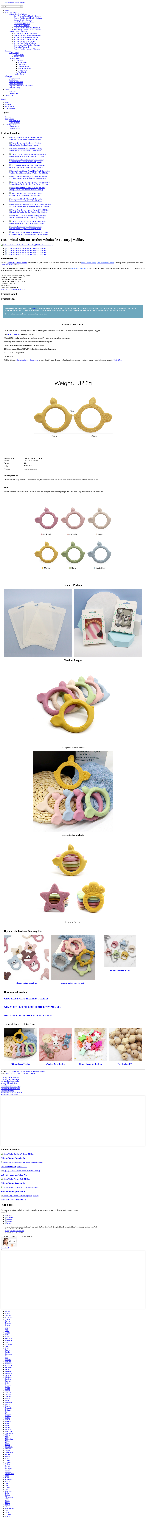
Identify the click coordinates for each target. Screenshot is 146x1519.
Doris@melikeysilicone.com (14, 1231)
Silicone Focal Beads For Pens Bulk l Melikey (25, 150)
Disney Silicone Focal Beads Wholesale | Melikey (26, 190)
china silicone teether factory (10, 1079)
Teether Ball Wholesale (21, 47)
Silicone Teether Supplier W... (14, 1158)
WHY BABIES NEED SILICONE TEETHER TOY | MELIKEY (32, 1007)
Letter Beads (22, 70)
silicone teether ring (7, 1091)
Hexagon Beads (23, 66)
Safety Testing (14, 80)
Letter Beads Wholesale (22, 24)
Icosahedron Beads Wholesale (24, 22)
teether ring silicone (13, 334)
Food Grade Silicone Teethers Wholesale (27, 35)
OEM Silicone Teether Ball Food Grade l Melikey (26, 167)
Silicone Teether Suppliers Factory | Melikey (24, 145)
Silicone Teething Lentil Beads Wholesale (28, 18)
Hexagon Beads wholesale (23, 20)
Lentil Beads (22, 64)
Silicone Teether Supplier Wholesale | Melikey (25, 229)
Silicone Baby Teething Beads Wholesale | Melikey (26, 156)
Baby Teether (13, 53)
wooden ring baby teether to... (14, 1166)
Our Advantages (14, 78)
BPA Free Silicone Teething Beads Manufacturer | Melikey (29, 206)
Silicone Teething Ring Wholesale (25, 41)
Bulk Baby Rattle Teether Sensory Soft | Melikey (25, 162)
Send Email (5, 1248)
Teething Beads (14, 58)
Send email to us (6, 289)
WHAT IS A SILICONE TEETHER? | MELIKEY (26, 999)
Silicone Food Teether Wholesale (25, 43)
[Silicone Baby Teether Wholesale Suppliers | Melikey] (19, 1196)
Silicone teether (19, 55)
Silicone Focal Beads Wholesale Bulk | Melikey (25, 201)
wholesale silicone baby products (27, 360)
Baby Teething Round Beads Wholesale (27, 16)
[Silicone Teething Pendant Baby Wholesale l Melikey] (20, 1187)
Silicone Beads (19, 60)
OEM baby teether (7, 265)
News (7, 89)
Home (7, 10)
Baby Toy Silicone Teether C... (14, 1175)
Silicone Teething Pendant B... (14, 1191)
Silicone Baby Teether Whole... (14, 1200)
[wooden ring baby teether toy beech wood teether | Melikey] (22, 1162)
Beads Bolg (13, 91)
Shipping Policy (14, 87)
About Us (8, 76)
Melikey (34, 308)
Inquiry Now (5, 1212)
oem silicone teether (7, 1085)
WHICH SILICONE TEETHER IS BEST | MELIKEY (28, 1015)
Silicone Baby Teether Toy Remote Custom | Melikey (27, 223)
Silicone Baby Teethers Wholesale (25, 33)
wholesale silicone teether (9, 1094)
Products (8, 51)
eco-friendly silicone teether (10, 1081)
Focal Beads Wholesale (21, 26)
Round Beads (22, 62)
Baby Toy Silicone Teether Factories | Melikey (25, 139)
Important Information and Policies (21, 86)
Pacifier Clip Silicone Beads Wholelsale (27, 29)
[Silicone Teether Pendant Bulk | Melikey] (15, 1179)
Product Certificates (16, 82)
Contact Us (9, 95)
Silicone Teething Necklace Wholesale (27, 28)
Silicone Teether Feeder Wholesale (25, 39)
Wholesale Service (11, 12)
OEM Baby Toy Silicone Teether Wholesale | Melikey (26, 1071)
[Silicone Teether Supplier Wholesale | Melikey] (17, 1154)
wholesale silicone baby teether (11, 1093)
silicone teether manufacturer (10, 1089)
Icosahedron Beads (24, 68)
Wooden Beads (19, 74)
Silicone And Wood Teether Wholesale (27, 45)
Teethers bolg (13, 93)
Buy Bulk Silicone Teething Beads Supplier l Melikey (27, 178)
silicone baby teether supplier (10, 1087)
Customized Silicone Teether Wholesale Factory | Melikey (29, 234)
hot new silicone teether (9, 1083)
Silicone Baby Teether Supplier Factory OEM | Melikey (28, 212)
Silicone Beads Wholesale (18, 14)
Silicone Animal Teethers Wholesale (26, 37)
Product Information (16, 84)
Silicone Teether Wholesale (18, 31)
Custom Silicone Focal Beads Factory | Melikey (25, 195)
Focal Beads (22, 72)
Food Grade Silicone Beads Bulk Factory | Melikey (26, 217)
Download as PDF (18, 289)
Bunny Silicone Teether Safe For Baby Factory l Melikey (28, 184)
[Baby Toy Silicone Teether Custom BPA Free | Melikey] (20, 1171)
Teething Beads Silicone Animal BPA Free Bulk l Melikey (29, 173)
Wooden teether (19, 57)
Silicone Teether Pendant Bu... (14, 1183)
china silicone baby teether (10, 1077)
